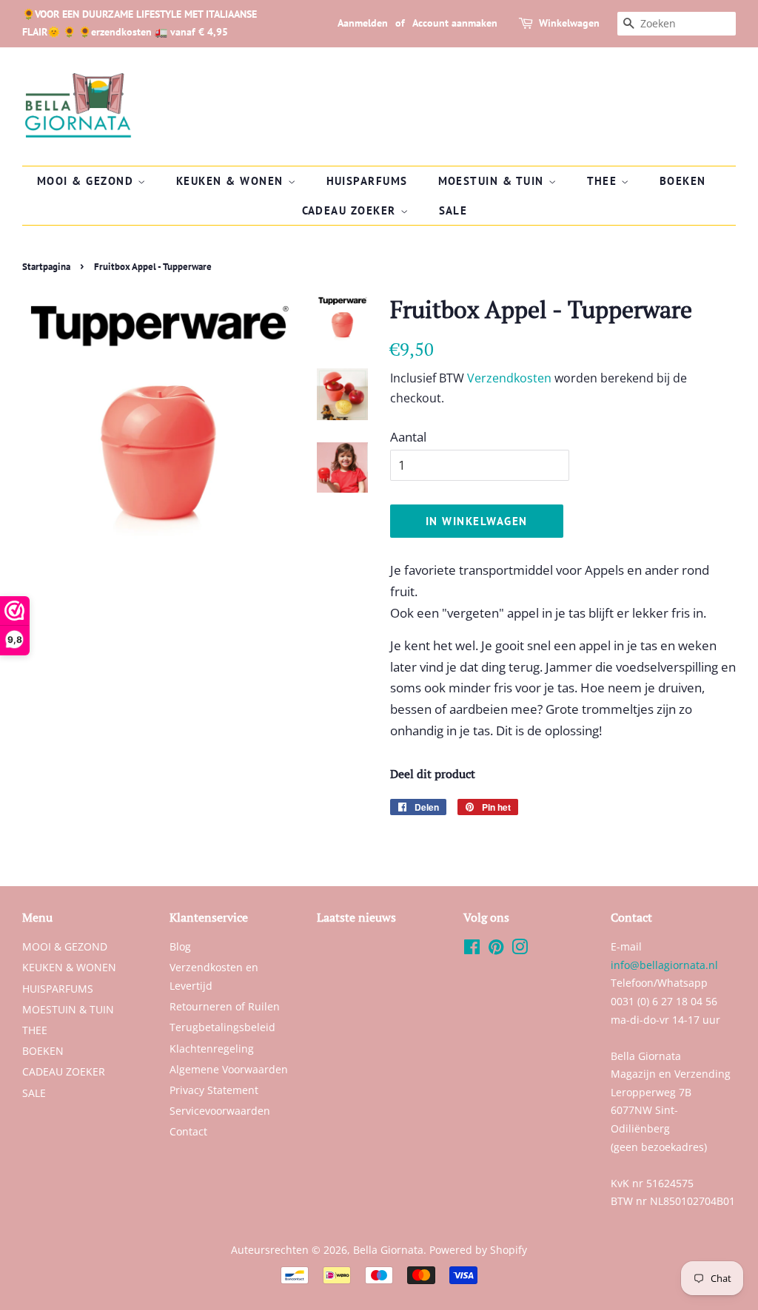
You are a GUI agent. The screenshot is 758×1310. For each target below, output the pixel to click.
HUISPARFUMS (367, 181)
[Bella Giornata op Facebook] (471, 949)
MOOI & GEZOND (87, 181)
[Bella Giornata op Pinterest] (496, 949)
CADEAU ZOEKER (351, 210)
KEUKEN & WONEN (232, 181)
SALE (453, 210)
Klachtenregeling (212, 1048)
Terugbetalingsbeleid (222, 1027)
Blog (180, 946)
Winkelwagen (569, 23)
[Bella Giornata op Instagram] (520, 949)
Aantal (408, 436)
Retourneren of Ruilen (225, 1006)
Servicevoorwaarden (220, 1111)
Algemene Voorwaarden (229, 1069)
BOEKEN (683, 181)
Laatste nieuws (356, 917)
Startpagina (46, 266)
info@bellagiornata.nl (664, 965)
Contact (188, 1131)
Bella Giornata (388, 1250)
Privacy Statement (214, 1090)
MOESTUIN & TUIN (493, 181)
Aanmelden (363, 23)
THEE (604, 181)
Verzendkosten (509, 378)
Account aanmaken (454, 23)
